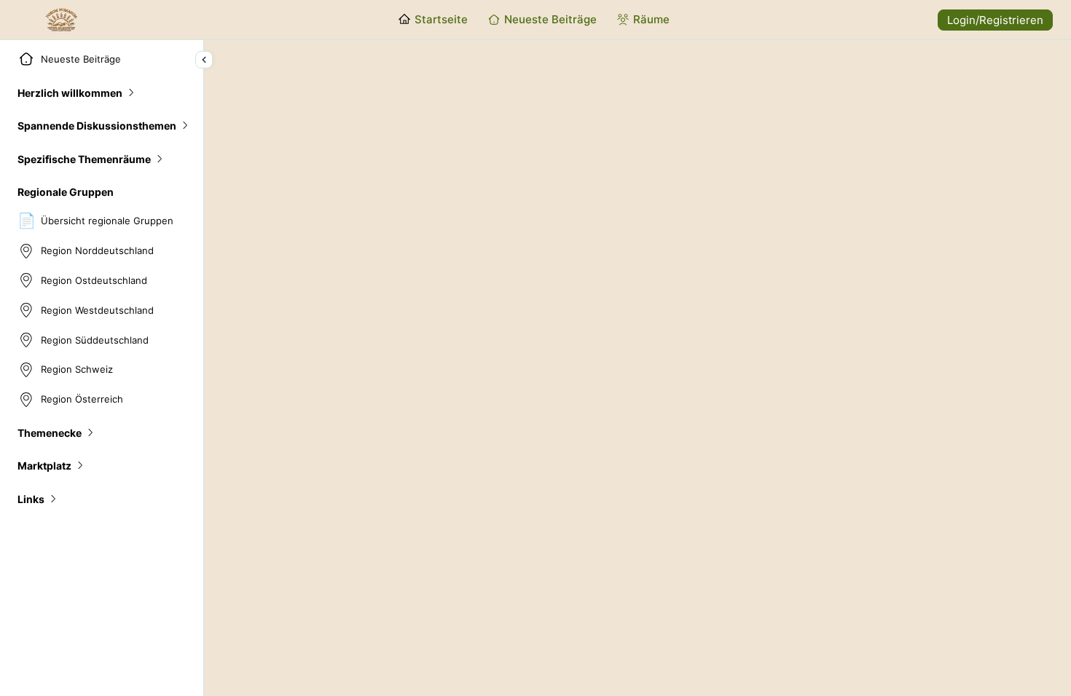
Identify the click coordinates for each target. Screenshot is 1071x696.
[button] (76, 92)
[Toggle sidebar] (204, 59)
